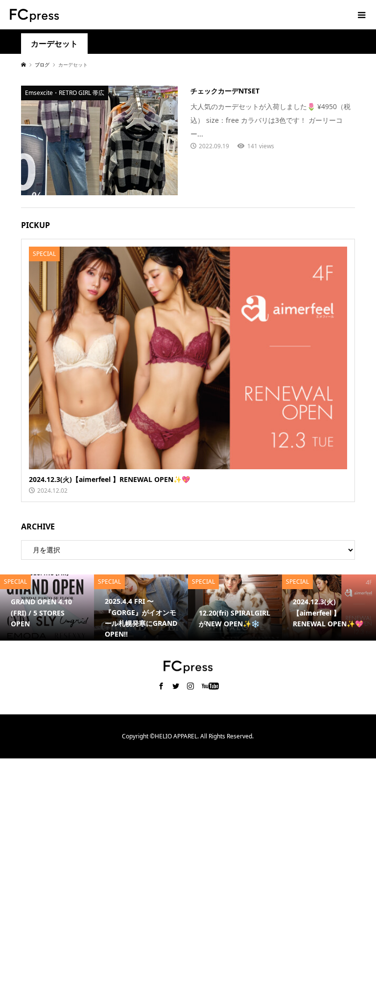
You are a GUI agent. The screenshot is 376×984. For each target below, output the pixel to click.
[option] (47, 607)
